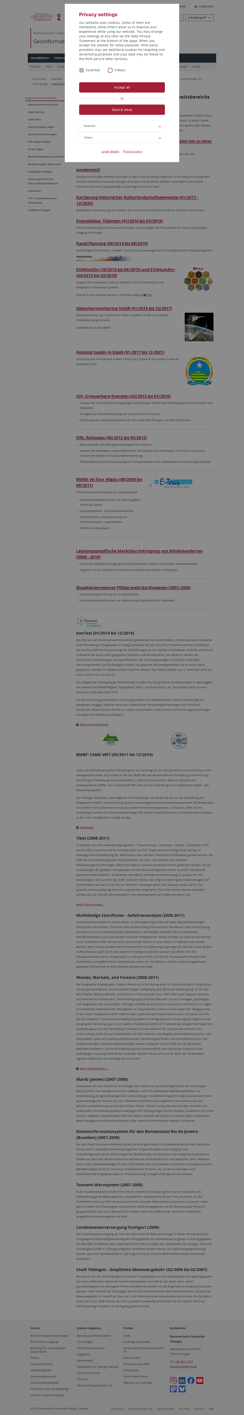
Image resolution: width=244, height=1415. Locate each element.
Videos (119, 70)
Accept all (122, 87)
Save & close (122, 110)
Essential (93, 70)
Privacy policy (132, 151)
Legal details (110, 151)
